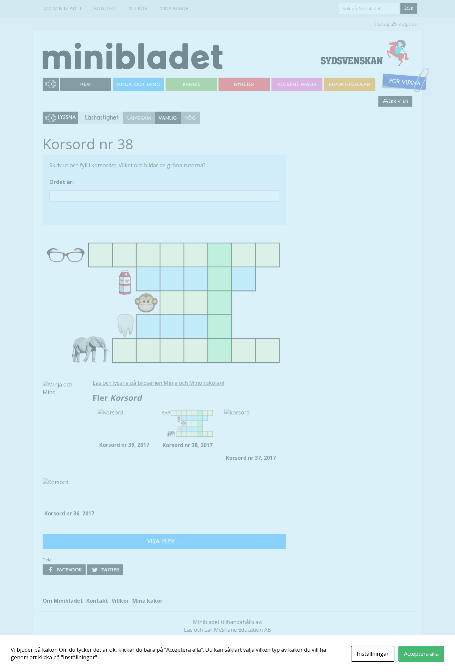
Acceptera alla (421, 653)
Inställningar (373, 653)
